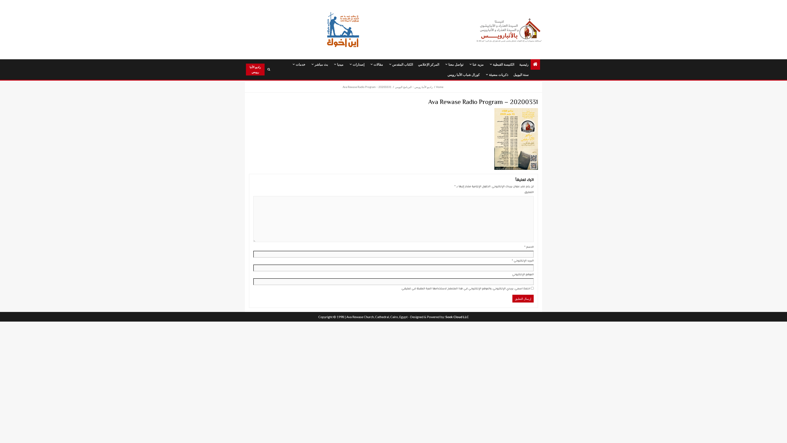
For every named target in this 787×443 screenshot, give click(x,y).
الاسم (529, 247)
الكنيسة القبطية (503, 64)
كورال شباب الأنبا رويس (464, 75)
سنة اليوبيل (521, 75)
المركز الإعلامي (428, 64)
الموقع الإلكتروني (523, 274)
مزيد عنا (478, 64)
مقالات (378, 64)
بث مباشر (321, 64)
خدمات (300, 64)
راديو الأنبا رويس (255, 69)
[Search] (269, 69)
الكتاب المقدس (402, 64)
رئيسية (524, 64)
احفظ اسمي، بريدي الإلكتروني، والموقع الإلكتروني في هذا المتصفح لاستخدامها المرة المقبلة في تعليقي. (465, 289)
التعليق (529, 192)
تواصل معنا (455, 64)
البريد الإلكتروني (523, 261)
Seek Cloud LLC (457, 317)
